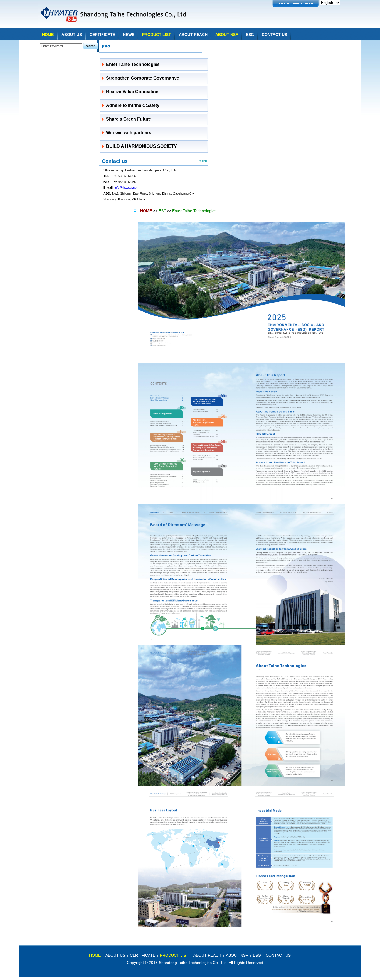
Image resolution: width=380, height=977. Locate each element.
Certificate (102, 34)
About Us (71, 34)
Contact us (115, 161)
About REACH (193, 34)
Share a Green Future (128, 119)
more (203, 161)
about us (115, 955)
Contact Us (274, 34)
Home (48, 34)
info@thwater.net (126, 187)
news (128, 34)
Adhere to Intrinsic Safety (132, 105)
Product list (156, 34)
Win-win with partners (128, 132)
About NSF (226, 34)
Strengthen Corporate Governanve (142, 78)
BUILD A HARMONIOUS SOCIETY (141, 146)
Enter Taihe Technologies (133, 64)
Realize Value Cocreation (132, 91)
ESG (250, 34)
